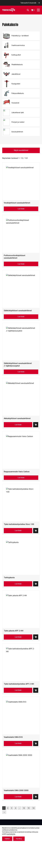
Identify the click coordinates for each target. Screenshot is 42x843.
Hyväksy (19, 839)
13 (28, 808)
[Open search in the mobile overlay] (28, 10)
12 (24, 808)
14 (33, 808)
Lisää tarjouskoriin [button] (35, 424)
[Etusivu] (8, 10)
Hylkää (7, 839)
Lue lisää (21, 209)
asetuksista (11, 834)
